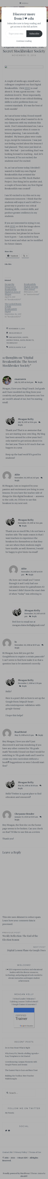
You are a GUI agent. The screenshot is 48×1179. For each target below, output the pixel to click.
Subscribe (34, 33)
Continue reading (24, 41)
